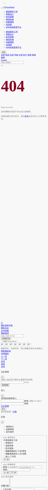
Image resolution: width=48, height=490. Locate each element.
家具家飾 (10, 37)
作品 (12, 55)
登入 (3, 409)
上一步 (6, 472)
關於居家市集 (7, 325)
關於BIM (5, 328)
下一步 (6, 459)
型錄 (16, 55)
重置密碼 (5, 385)
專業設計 (10, 34)
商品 (7, 55)
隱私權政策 (6, 351)
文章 (21, 55)
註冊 (15, 412)
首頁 (27, 116)
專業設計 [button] (10, 14)
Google (4, 60)
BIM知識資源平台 (13, 47)
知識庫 (9, 45)
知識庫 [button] (9, 25)
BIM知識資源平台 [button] (13, 27)
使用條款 (5, 354)
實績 (34, 55)
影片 (25, 55)
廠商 (3, 57)
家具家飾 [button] (10, 17)
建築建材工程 (12, 32)
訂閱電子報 (6, 339)
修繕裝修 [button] (10, 19)
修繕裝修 (10, 40)
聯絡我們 (5, 333)
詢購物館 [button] (10, 22)
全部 (3, 52)
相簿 (30, 55)
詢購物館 (10, 42)
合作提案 (5, 331)
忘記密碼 (5, 406)
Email (26, 382)
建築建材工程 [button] (12, 12)
